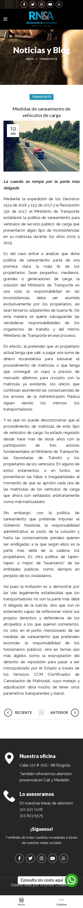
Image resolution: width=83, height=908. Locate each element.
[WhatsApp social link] (59, 4)
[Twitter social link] (32, 4)
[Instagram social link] (41, 4)
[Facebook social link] (24, 4)
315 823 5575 (31, 815)
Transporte (48, 59)
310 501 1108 (31, 809)
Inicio (30, 59)
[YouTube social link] (50, 4)
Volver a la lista (41, 712)
